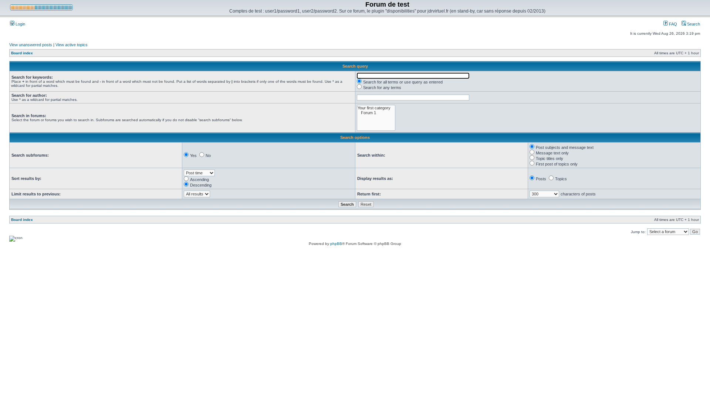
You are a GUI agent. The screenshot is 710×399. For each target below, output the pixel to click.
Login (19, 24)
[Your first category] (376, 108)
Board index (22, 53)
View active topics (71, 44)
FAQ (672, 24)
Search (693, 24)
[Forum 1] (376, 112)
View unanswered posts (30, 44)
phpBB (336, 244)
